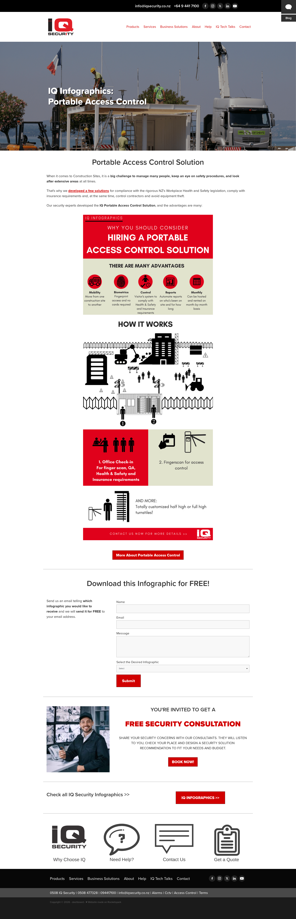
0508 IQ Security (62, 892)
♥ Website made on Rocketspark (103, 902)
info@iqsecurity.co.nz (153, 6)
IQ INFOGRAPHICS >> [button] (200, 797)
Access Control (185, 892)
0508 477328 (88, 892)
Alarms (157, 892)
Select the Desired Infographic (137, 662)
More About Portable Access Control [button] (148, 555)
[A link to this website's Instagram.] (213, 6)
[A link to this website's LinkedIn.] (227, 6)
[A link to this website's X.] (220, 6)
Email (120, 617)
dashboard (78, 902)
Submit (128, 681)
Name (120, 602)
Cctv (168, 892)
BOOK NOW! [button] (183, 762)
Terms (203, 892)
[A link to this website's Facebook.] (205, 6)
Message (122, 633)
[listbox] (182, 668)
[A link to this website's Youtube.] (235, 6)
